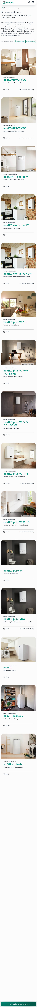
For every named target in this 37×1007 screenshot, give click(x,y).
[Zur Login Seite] (29, 2)
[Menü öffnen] (33, 2)
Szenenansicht (21, 41)
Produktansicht (30, 41)
